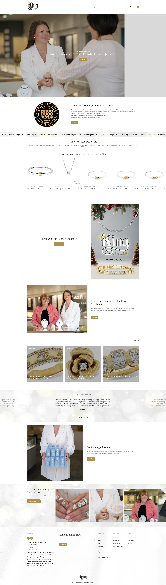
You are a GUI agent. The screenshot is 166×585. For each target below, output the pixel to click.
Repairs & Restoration (118, 546)
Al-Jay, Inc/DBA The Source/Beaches (35, 186)
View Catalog (59, 244)
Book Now (91, 458)
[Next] (87, 417)
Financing (115, 549)
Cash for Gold (116, 540)
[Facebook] (28, 538)
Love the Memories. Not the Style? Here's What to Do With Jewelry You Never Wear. (44, 377)
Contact (99, 554)
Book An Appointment (103, 557)
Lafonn (56, 186)
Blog (99, 552)
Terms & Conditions (132, 537)
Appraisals (115, 537)
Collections (100, 546)
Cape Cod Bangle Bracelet (34, 188)
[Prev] (79, 417)
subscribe (63, 544)
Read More (136, 340)
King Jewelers (79, 582)
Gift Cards (100, 549)
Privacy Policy (130, 540)
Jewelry (99, 543)
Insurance (115, 552)
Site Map (129, 543)
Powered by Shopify (89, 582)
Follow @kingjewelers (33, 501)
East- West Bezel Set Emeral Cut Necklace (63, 189)
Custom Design (116, 543)
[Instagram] (31, 538)
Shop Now (83, 59)
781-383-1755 (30, 548)
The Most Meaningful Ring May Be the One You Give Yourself (121, 377)
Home (99, 537)
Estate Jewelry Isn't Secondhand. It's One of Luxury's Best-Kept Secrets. (80, 377)
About (99, 540)
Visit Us (74, 122)
